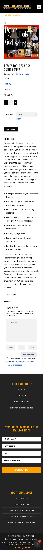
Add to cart (11, 129)
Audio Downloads (21, 74)
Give (27, 539)
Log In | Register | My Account (14, 542)
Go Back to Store (12, 15)
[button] (5, 23)
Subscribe (21, 469)
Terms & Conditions (28, 545)
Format (9, 114)
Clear (18, 118)
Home (21, 539)
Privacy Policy (13, 545)
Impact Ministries (28, 536)
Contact (33, 539)
